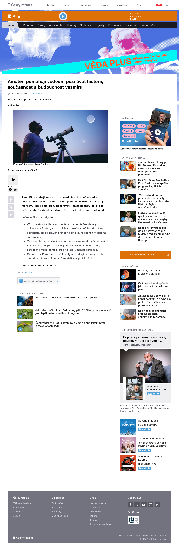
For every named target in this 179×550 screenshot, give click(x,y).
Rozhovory (114, 25)
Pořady (41, 25)
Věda (11, 25)
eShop (16, 516)
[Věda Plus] (89, 51)
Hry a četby (128, 126)
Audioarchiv (136, 16)
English (162, 536)
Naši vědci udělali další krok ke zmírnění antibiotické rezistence (152, 313)
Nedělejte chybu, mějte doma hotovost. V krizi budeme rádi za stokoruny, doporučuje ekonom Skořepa (154, 234)
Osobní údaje (133, 536)
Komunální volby (21, 507)
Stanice (104, 5)
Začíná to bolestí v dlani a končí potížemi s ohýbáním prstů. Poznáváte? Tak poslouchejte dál (154, 300)
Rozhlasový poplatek (100, 524)
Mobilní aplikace (59, 516)
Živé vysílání (128, 136)
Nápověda (95, 507)
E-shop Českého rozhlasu (137, 330)
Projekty (99, 25)
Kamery (134, 19)
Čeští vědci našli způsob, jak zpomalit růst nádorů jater (153, 286)
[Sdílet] (15, 190)
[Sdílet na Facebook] (11, 199)
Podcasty (56, 511)
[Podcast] (10, 190)
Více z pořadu (129, 266)
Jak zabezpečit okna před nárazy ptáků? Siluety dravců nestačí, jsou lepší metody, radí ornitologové (74, 312)
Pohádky (127, 131)
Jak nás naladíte (98, 503)
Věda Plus (37, 93)
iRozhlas (50, 5)
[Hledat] (167, 5)
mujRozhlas (86, 5)
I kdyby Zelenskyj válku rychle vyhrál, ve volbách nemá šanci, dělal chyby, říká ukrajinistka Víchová (153, 217)
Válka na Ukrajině (22, 503)
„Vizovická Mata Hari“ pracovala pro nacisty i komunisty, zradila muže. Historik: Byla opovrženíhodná (153, 201)
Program (67, 5)
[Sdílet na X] (11, 207)
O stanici (85, 25)
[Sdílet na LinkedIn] (11, 214)
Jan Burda (30, 272)
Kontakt (94, 520)
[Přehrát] (13, 180)
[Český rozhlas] (20, 5)
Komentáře (131, 25)
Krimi (140, 126)
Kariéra (93, 516)
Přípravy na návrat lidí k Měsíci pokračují (151, 272)
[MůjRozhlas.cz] (13, 105)
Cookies (121, 536)
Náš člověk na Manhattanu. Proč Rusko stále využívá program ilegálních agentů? (154, 185)
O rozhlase (122, 5)
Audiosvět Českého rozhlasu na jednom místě (141, 149)
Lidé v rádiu (96, 511)
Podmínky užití (149, 536)
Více (155, 25)
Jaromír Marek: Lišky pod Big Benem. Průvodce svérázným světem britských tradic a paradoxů (153, 168)
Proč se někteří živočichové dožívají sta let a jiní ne (66, 297)
